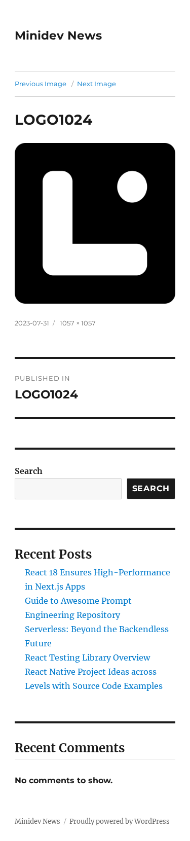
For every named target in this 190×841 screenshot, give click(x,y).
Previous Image (40, 84)
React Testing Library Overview (87, 657)
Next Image (96, 84)
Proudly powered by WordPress (119, 821)
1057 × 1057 (78, 323)
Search (29, 471)
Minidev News (58, 35)
